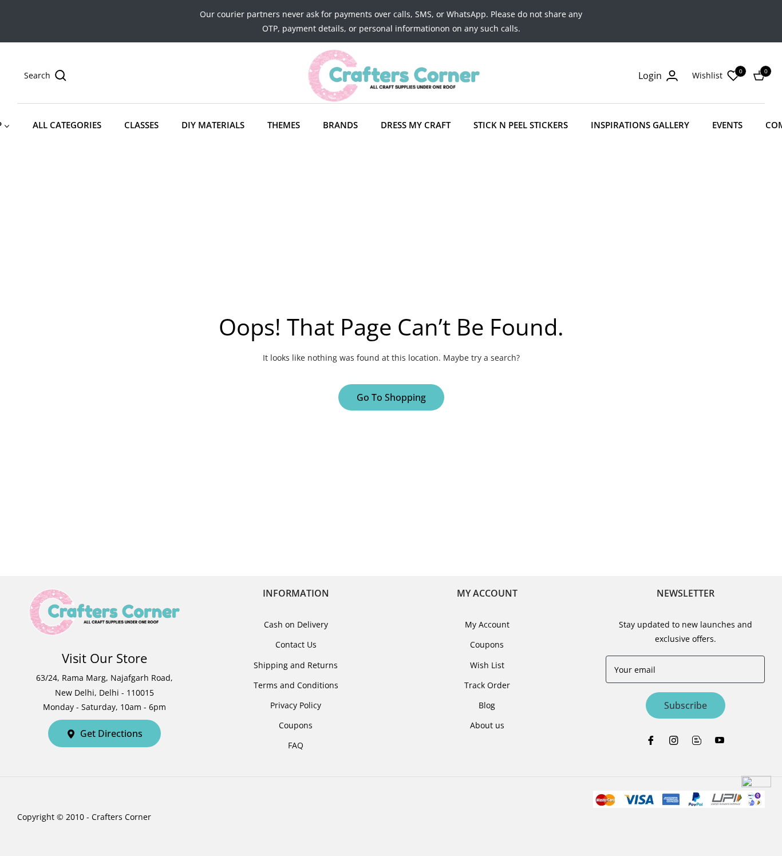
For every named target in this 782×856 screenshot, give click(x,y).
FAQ (295, 745)
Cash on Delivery (296, 624)
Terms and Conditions (296, 685)
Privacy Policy (295, 705)
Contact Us (296, 644)
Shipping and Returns (296, 665)
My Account (487, 624)
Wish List (487, 665)
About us (487, 725)
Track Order (487, 685)
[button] (45, 75)
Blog (487, 705)
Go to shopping (391, 397)
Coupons (296, 725)
